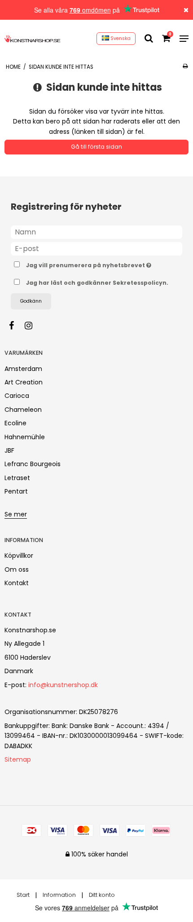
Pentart (16, 491)
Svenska (120, 38)
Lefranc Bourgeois (32, 463)
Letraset (17, 477)
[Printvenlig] (185, 66)
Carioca (16, 395)
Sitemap (17, 759)
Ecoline (15, 423)
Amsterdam (23, 368)
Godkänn (31, 301)
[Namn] (96, 231)
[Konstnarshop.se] (32, 38)
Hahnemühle (24, 436)
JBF (9, 450)
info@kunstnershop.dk (63, 684)
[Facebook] (16, 325)
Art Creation (23, 382)
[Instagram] (33, 325)
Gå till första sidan (96, 146)
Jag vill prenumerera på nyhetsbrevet (88, 264)
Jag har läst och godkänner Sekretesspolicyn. (97, 283)
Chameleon (23, 409)
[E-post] (96, 247)
